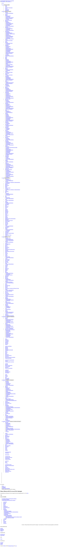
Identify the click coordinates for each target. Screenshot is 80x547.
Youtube (1, 543)
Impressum (2, 529)
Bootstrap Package (11, 545)
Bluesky (1, 544)
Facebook (1, 542)
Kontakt (1, 528)
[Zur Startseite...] (5, 1)
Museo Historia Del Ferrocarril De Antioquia (8, 500)
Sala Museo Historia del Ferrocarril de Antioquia (9, 498)
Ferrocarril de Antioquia (5, 499)
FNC (27, 493)
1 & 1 (16, 545)
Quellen (1, 530)
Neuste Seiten (2, 535)
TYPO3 (4, 545)
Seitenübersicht (2, 534)
